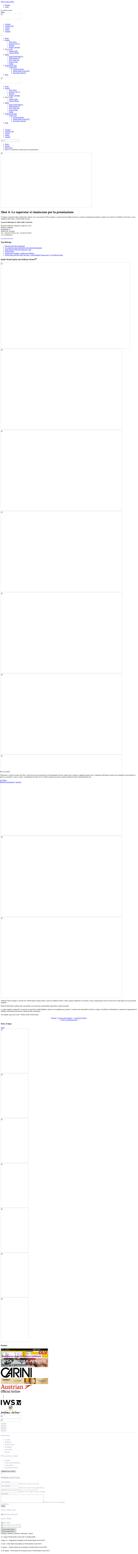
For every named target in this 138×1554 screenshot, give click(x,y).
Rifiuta (4, 780)
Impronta (18, 782)
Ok (1, 780)
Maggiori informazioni (7, 782)
